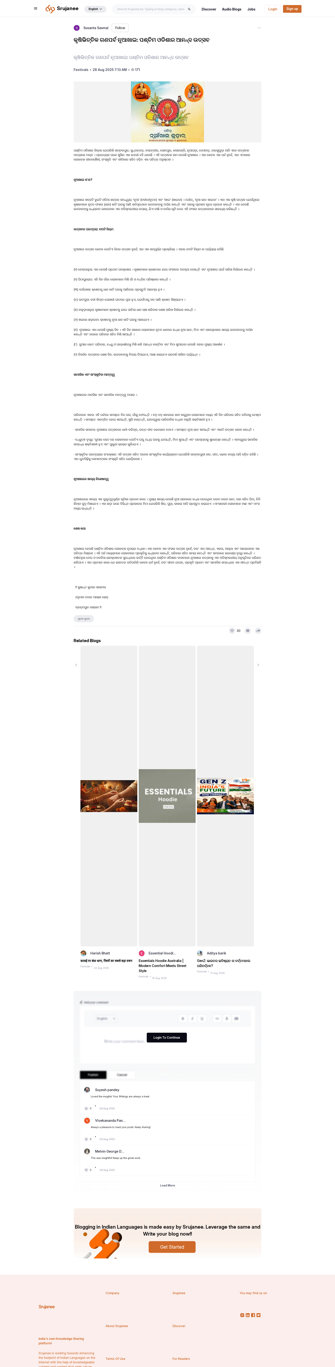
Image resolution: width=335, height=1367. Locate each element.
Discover (209, 9)
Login (272, 9)
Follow (120, 28)
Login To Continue (167, 1037)
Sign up (292, 9)
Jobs (251, 9)
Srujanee (47, 1306)
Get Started (172, 1247)
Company (112, 1293)
